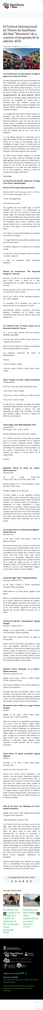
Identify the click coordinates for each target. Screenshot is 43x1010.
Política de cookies (26, 986)
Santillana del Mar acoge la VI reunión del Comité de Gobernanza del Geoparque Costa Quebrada (11, 919)
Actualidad (22, 46)
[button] (4, 913)
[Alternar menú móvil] (42, 2)
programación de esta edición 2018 (21, 95)
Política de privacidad (10, 986)
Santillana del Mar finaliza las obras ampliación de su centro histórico (31, 917)
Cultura (28, 46)
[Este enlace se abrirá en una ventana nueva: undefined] (12, 947)
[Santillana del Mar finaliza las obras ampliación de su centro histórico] (31, 895)
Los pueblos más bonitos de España (16, 980)
